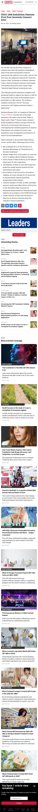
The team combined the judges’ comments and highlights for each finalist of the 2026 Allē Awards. (18, 540)
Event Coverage (17, 11)
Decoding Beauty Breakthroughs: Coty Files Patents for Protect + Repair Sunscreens (14, 252)
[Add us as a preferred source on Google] (20, 205)
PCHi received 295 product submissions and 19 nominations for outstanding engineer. (18, 620)
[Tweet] (15, 205)
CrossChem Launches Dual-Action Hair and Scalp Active (14, 284)
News (8, 11)
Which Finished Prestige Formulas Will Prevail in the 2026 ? (19, 692)
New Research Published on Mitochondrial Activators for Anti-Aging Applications (14, 315)
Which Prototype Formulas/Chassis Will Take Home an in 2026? (18, 574)
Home (3, 11)
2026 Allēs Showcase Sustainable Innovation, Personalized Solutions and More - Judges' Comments (19, 532)
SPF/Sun (3, 247)
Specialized (4, 259)
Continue (19, 803)
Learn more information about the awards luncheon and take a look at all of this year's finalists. (18, 375)
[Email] (3, 205)
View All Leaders (19, 235)
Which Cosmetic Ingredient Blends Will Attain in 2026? (19, 652)
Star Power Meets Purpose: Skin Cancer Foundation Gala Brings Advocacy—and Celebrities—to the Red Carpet (17, 452)
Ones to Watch (7, 115)
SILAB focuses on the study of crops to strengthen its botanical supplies (14, 325)
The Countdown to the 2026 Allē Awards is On (18, 369)
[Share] (7, 205)
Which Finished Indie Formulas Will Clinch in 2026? (17, 775)
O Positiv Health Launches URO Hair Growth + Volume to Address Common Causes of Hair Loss (14, 295)
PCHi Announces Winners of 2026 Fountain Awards (17, 614)
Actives (3, 281)
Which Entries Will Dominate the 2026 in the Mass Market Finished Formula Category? (17, 734)
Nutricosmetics (5, 290)
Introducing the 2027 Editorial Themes (15, 305)
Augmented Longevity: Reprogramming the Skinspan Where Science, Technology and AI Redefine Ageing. (15, 274)
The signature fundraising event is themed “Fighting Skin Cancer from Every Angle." (17, 459)
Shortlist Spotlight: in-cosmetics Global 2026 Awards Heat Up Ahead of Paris (19, 491)
